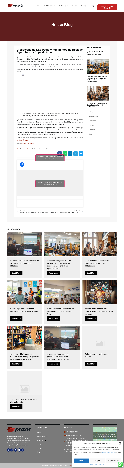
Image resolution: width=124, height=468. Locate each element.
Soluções (62, 6)
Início (38, 6)
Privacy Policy (93, 464)
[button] (120, 443)
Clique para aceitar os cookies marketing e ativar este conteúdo (50, 158)
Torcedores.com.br (27, 143)
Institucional (48, 6)
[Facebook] (8, 450)
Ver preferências (113, 461)
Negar (97, 461)
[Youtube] (19, 450)
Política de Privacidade (108, 452)
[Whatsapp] (22, 450)
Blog (92, 6)
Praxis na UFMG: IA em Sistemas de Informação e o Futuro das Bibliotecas (96, 52)
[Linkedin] (15, 450)
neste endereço (22, 140)
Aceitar (81, 461)
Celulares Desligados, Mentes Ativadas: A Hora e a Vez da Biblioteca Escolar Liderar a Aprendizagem (97, 79)
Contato (84, 6)
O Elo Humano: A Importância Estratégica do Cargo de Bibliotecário (97, 105)
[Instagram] (11, 450)
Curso (74, 6)
